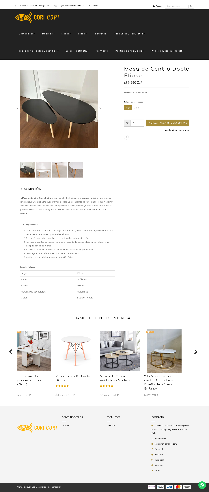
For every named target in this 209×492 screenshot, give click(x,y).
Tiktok (157, 470)
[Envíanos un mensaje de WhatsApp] (202, 485)
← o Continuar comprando (177, 130)
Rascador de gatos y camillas (38, 50)
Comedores (26, 33)
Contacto (102, 50)
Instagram (159, 460)
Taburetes (100, 33)
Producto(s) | (169, 50)
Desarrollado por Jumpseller (48, 487)
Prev (17, 109)
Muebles (47, 33)
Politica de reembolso (130, 50)
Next (100, 109)
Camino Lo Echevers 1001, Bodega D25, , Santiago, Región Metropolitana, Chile (49, 5)
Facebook (159, 449)
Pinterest (159, 454)
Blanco (136, 108)
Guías (70, 257)
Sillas (81, 33)
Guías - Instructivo (77, 50)
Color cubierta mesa (133, 102)
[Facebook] (126, 137)
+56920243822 (92, 5)
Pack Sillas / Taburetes (128, 33)
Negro (128, 108)
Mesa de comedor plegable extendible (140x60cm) (26, 380)
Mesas (66, 33)
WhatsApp (159, 465)
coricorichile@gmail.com (166, 444)
